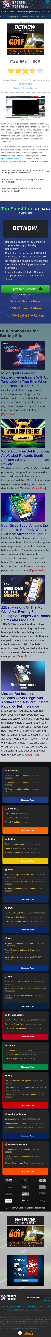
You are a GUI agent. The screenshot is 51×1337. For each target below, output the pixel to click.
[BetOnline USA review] (8, 1195)
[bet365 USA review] (25, 1195)
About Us (4, 1306)
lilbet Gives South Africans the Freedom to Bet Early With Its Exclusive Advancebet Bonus (24, 530)
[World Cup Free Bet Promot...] (23, 447)
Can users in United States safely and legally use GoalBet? (25, 181)
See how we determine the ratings (25, 88)
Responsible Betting (30, 1306)
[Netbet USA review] (25, 1188)
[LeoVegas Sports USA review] (42, 1182)
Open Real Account (24, 289)
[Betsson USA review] (42, 1202)
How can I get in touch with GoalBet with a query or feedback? (25, 190)
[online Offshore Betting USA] (14, 8)
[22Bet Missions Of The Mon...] (23, 603)
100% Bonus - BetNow (26, 295)
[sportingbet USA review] (42, 1188)
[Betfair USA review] (42, 1195)
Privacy (19, 1306)
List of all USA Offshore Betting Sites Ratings (25, 1208)
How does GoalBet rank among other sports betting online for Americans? (25, 171)
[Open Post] (8, 414)
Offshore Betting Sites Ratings (28, 12)
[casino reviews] (9, 1300)
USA (4, 12)
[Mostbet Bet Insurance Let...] (23, 689)
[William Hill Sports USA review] (8, 1182)
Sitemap (47, 1306)
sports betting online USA (12, 159)
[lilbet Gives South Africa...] (23, 521)
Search (40, 1306)
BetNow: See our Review (26, 301)
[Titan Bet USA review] (25, 1202)
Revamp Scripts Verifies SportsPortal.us (26, 1328)
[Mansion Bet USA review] (8, 1188)
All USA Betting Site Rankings (26, 315)
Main (12, 12)
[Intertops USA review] (8, 1202)
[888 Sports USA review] (25, 1182)
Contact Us (12, 1306)
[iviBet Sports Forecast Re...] (23, 369)
